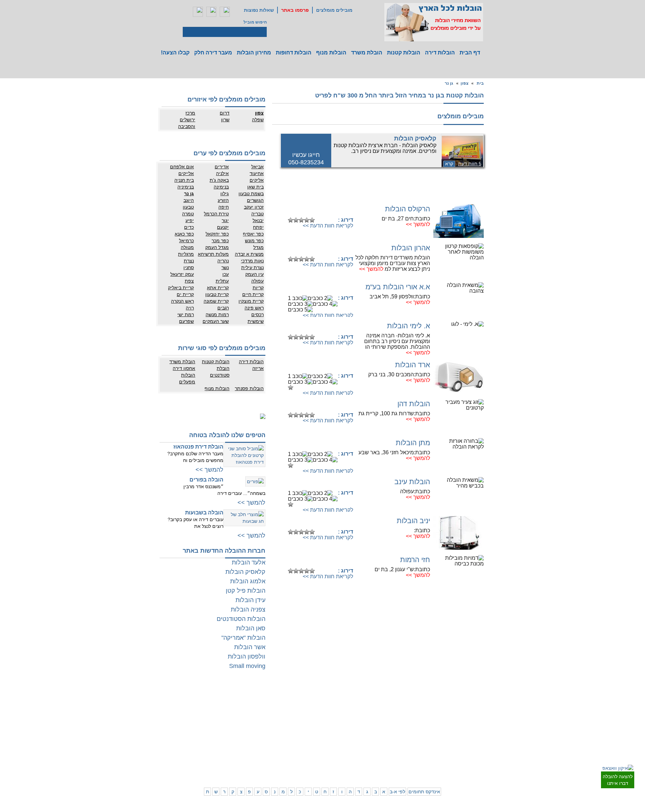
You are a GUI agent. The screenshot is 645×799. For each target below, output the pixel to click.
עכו (225, 274)
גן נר (449, 83)
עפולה (257, 281)
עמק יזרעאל (182, 274)
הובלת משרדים (192, 735)
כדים (189, 227)
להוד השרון (367, 710)
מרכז (190, 113)
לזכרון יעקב (395, 749)
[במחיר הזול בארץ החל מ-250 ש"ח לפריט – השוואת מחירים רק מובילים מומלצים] (433, 22)
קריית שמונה (216, 301)
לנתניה (398, 697)
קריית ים (185, 294)
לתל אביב (482, 697)
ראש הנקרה (182, 301)
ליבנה (286, 704)
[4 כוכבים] (306, 220)
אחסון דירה (184, 368)
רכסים (257, 314)
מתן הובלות (413, 443)
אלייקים (186, 173)
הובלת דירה (221, 729)
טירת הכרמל (216, 213)
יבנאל (258, 220)
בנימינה (221, 187)
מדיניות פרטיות (218, 704)
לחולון (485, 717)
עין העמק (254, 274)
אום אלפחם (182, 166)
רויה (190, 307)
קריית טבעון (217, 294)
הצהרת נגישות (219, 710)
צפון (464, 83)
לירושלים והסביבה (483, 759)
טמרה (188, 213)
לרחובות (311, 697)
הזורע (223, 200)
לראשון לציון (453, 710)
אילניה (222, 173)
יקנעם (223, 227)
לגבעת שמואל (478, 730)
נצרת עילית (252, 267)
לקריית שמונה (392, 762)
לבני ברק (483, 710)
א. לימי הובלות (408, 326)
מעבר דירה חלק (213, 52)
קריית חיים (253, 294)
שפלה (258, 119)
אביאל (257, 166)
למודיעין (483, 737)
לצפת (372, 756)
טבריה (257, 213)
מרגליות (186, 254)
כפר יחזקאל (217, 234)
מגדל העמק (217, 247)
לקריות (371, 729)
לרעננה (398, 710)
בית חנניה (184, 180)
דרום (224, 113)
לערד (286, 749)
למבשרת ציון (479, 769)
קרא (449, 163)
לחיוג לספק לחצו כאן (319, 209)
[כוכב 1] (290, 220)
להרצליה (369, 697)
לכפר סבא (368, 704)
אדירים (222, 166)
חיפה (223, 207)
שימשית (256, 321)
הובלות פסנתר (249, 388)
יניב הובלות (413, 520)
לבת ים (458, 717)
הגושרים (255, 200)
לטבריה (370, 749)
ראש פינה (254, 307)
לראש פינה (368, 762)
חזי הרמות (415, 559)
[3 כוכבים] (301, 220)
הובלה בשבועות (204, 512)
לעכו (373, 742)
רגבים (223, 307)
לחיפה (398, 729)
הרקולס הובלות (407, 209)
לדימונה (284, 742)
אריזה (258, 368)
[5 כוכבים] (312, 220)
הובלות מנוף (331, 52)
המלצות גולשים (218, 697)
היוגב (188, 200)
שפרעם (186, 321)
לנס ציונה (310, 710)
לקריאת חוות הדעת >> (328, 225)
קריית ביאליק (181, 287)
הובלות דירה (440, 52)
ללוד (314, 704)
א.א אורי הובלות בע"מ (398, 287)
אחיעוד (257, 173)
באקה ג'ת (219, 180)
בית (480, 83)
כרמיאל (186, 240)
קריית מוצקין (251, 301)
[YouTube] (225, 12)
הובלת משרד (366, 52)
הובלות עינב (412, 482)
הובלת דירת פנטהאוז (198, 447)
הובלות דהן (413, 404)
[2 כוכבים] (296, 220)
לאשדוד (311, 735)
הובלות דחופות (293, 52)
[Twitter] (211, 12)
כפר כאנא (184, 234)
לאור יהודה (481, 724)
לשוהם (285, 710)
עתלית (222, 281)
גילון (224, 193)
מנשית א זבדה (249, 254)
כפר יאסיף (253, 234)
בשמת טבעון (251, 193)
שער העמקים (216, 321)
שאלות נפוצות (259, 10)
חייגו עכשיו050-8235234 (306, 159)
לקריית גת (309, 742)
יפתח (258, 227)
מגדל (258, 247)
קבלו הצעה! (175, 52)
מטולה (187, 247)
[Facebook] (198, 12)
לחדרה (398, 742)
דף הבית (470, 52)
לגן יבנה (311, 717)
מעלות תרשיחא (213, 254)
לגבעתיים (482, 704)
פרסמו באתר (295, 10)
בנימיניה (185, 187)
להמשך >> (418, 224)
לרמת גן (457, 697)
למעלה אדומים (451, 762)
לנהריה (398, 735)
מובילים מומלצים (334, 10)
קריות (258, 287)
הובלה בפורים (206, 479)
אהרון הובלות (410, 248)
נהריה (223, 260)
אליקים (257, 180)
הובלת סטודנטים (219, 372)
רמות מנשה (217, 314)
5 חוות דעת (469, 163)
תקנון (200, 704)
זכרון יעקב (254, 207)
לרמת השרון (394, 704)
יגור (225, 220)
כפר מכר (220, 240)
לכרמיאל (397, 756)
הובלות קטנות (403, 52)
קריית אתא (218, 287)
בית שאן (255, 187)
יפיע (189, 220)
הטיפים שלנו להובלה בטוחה (227, 435)
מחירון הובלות (254, 52)
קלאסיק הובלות (415, 138)
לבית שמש (455, 756)
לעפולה (371, 735)
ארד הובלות (412, 365)
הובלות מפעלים (187, 378)
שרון (225, 119)
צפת (189, 281)
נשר (225, 267)
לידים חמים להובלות (214, 771)
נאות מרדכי (252, 260)
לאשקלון (284, 735)
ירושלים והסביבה (186, 123)
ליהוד (459, 724)
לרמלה (285, 697)
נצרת (189, 260)
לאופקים (311, 749)
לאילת (312, 756)
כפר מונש (254, 240)
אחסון (200, 729)
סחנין (188, 267)
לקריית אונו (454, 730)
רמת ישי (185, 314)
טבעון (188, 207)
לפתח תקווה (453, 704)
